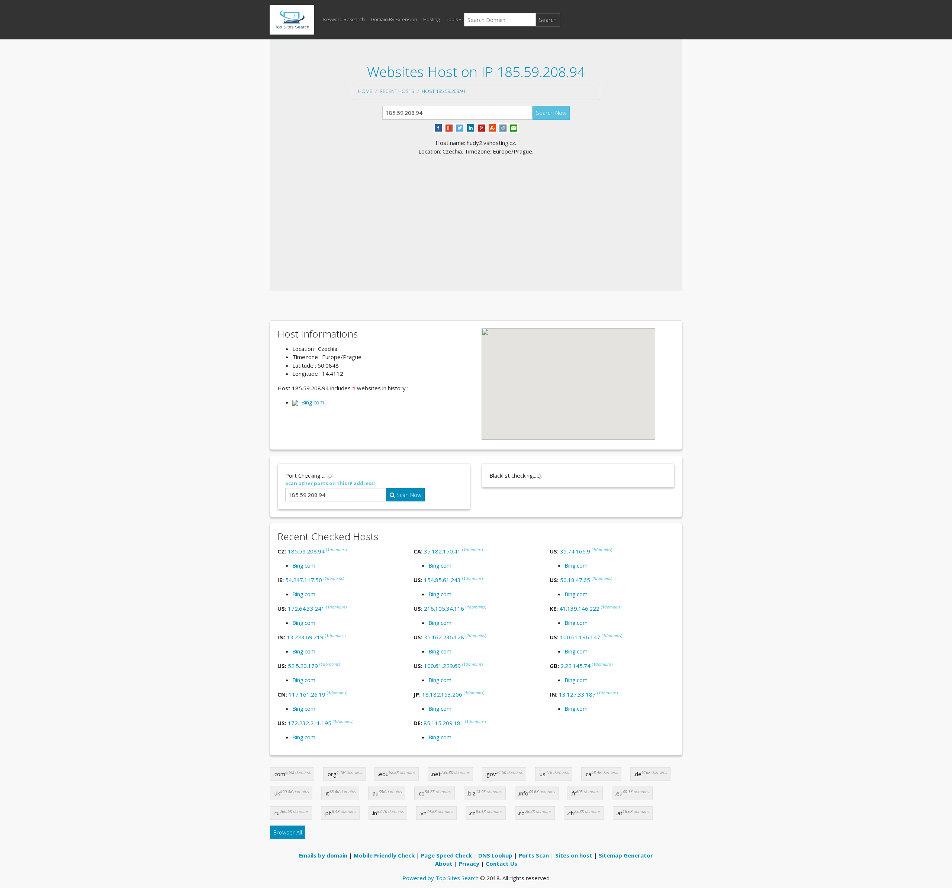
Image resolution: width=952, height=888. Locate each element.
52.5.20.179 (303, 665)
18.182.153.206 (442, 694)
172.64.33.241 (306, 608)
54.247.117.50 (303, 580)
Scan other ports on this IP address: (330, 483)
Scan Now (408, 494)
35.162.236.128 (444, 637)
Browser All (287, 832)
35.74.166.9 (575, 551)
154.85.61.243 (442, 580)
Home (365, 91)
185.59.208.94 (306, 551)
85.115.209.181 (444, 723)
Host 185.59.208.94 (443, 91)
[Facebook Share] (438, 127)
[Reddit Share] (503, 127)
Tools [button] (452, 19)
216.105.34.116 (444, 608)
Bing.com (311, 402)
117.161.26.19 (307, 694)
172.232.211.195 (309, 723)
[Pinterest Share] (481, 127)
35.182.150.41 (442, 551)
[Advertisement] (476, 211)
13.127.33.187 (577, 694)
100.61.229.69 (442, 665)
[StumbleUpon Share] (492, 127)
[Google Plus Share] (449, 127)
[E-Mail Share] (513, 127)
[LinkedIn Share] (470, 127)
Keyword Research (344, 19)
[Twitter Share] (459, 127)
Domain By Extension (394, 19)
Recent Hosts (397, 91)
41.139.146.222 (579, 608)
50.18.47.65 (575, 580)
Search (548, 19)
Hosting (431, 19)
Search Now (551, 112)
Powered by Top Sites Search (440, 878)
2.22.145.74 (575, 665)
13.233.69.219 (305, 637)
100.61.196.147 (580, 637)
